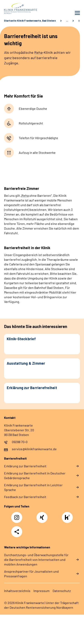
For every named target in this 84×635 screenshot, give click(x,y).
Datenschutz (62, 591)
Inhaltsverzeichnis (17, 591)
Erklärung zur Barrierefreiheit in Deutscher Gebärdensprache (34, 475)
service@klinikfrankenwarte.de (34, 449)
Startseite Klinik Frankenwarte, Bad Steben (30, 20)
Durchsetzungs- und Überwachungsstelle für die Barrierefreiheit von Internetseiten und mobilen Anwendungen (36, 559)
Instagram (18, 515)
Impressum (41, 591)
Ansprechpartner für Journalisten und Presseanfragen (31, 573)
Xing (42, 515)
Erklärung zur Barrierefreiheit (25, 466)
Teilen (17, 531)
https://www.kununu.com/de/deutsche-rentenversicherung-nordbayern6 (68, 518)
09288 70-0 (20, 442)
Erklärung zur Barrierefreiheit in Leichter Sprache (33, 487)
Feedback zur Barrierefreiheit (25, 497)
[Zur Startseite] (22, 8)
